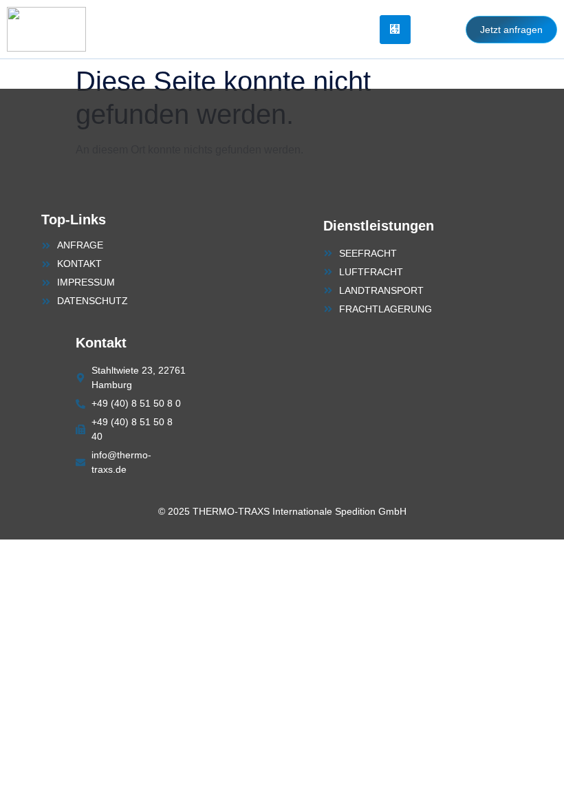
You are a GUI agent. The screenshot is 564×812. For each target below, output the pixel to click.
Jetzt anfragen (511, 29)
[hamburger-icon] (395, 29)
